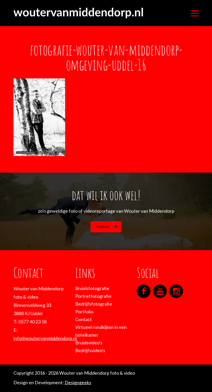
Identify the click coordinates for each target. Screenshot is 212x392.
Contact (103, 226)
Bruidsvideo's (88, 342)
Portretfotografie (93, 296)
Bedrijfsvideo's (90, 350)
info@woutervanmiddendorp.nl (45, 338)
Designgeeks (78, 382)
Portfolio (84, 311)
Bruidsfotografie (92, 288)
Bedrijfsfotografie (93, 304)
